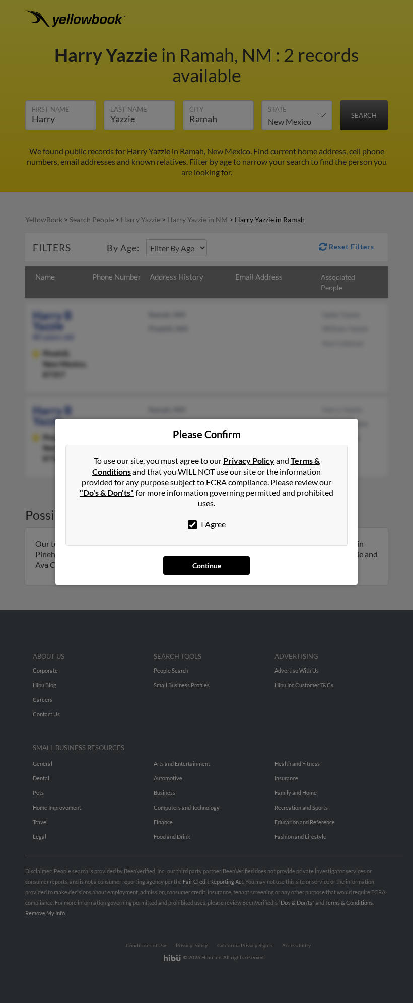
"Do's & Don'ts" (107, 492)
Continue (206, 565)
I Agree (212, 524)
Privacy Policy (248, 460)
